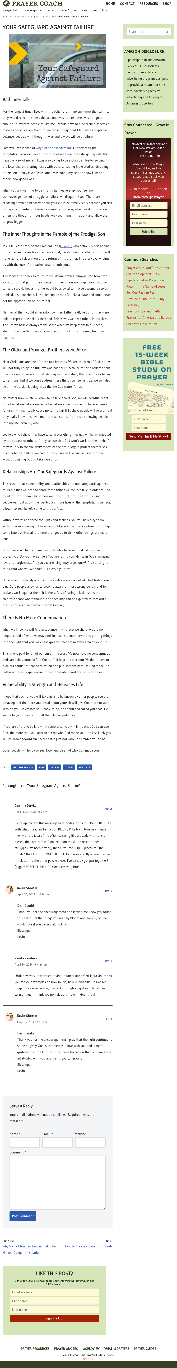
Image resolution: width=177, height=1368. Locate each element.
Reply (109, 809)
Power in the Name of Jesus (145, 286)
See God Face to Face (141, 293)
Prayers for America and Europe (148, 318)
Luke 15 (65, 246)
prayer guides (33, 16)
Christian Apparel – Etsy (143, 274)
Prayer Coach (20, 16)
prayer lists (11, 10)
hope (41, 767)
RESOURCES (149, 4)
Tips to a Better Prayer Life (145, 280)
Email (47, 1134)
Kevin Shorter (27, 888)
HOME (110, 4)
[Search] (167, 32)
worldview (80, 10)
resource (84, 767)
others (68, 767)
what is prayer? (58, 10)
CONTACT (127, 4)
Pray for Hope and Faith (143, 311)
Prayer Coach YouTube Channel (148, 268)
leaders (54, 767)
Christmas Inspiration (141, 324)
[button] (106, 10)
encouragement (23, 767)
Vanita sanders (26, 958)
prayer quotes (33, 10)
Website (80, 1134)
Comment (18, 1152)
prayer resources (35, 1349)
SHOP (167, 4)
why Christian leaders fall (54, 148)
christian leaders (48, 16)
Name (15, 1134)
